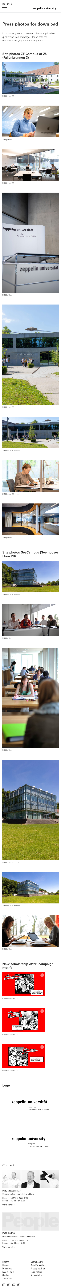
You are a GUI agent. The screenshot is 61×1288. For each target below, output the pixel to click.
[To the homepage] (46, 9)
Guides (5, 1275)
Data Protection (37, 1265)
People (5, 1265)
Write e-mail (7, 1205)
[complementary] (11, 3)
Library (5, 1262)
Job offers (7, 1278)
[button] (4, 1285)
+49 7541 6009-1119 (19, 1241)
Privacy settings (37, 1269)
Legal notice (36, 1272)
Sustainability (36, 1262)
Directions (7, 1269)
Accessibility (36, 1275)
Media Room (8, 1272)
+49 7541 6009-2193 (19, 1198)
